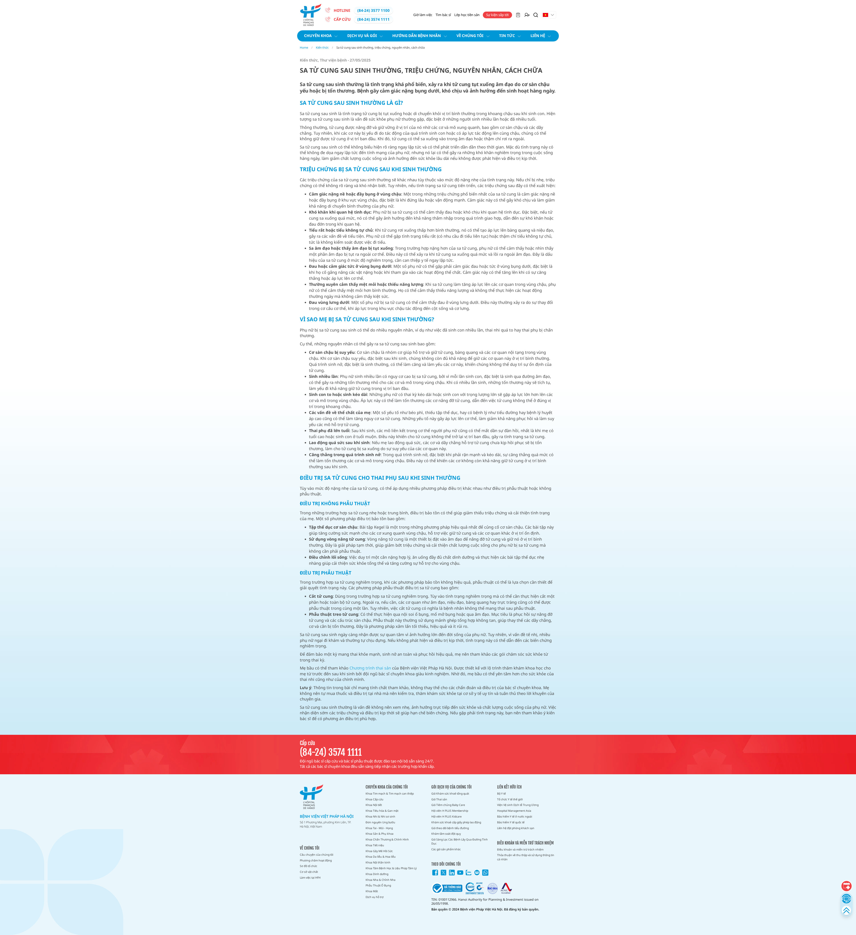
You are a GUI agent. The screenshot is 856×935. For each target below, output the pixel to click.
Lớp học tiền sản (466, 14)
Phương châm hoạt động (316, 860)
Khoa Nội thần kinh (378, 862)
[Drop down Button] (549, 15)
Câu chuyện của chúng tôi (316, 855)
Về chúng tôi (470, 35)
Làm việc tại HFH (310, 877)
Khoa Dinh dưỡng (377, 874)
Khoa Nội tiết (374, 805)
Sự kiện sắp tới (497, 14)
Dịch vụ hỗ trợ (375, 897)
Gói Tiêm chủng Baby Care (448, 805)
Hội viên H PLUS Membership (449, 811)
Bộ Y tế (501, 793)
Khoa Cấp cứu (374, 799)
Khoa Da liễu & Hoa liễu (381, 857)
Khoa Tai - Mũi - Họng (379, 828)
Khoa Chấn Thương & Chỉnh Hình (387, 839)
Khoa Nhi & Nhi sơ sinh (380, 816)
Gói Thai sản (439, 799)
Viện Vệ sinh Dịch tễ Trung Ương (518, 805)
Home (304, 47)
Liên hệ (538, 35)
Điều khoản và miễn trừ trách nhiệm (520, 849)
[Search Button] (535, 15)
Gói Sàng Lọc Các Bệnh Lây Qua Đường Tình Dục (459, 841)
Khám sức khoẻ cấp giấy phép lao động (456, 822)
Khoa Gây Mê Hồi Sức (379, 851)
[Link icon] (435, 872)
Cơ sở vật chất (309, 872)
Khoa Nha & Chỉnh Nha (380, 880)
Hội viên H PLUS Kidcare (446, 816)
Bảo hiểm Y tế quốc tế (511, 822)
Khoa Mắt (372, 891)
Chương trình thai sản (370, 668)
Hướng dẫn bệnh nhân (416, 35)
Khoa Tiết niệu (375, 845)
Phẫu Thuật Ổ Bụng (378, 885)
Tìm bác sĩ (443, 14)
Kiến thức (322, 47)
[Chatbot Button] (846, 898)
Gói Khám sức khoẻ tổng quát (450, 793)
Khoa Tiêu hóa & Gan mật (382, 811)
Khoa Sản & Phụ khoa (379, 834)
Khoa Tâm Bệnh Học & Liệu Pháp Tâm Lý (391, 868)
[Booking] (846, 886)
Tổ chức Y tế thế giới (510, 799)
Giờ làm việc (422, 14)
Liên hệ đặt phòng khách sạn (515, 828)
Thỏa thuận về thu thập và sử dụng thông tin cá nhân (525, 857)
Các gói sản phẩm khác (446, 849)
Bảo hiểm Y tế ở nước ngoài (514, 816)
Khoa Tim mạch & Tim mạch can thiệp (390, 793)
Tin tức (507, 35)
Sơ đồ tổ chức (308, 866)
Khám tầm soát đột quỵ (446, 834)
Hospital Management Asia (514, 811)
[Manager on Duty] (527, 15)
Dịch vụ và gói (362, 35)
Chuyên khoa (318, 35)
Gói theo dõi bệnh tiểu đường (450, 828)
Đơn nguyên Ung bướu (380, 822)
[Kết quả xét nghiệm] (518, 15)
